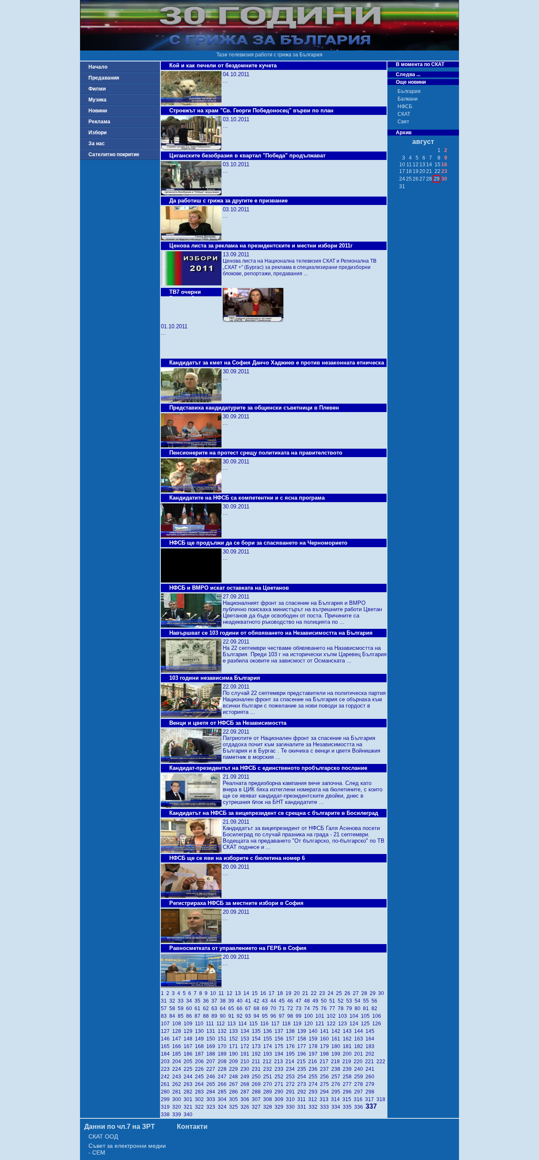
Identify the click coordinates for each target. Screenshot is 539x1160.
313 (325, 1099)
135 (257, 1031)
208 (223, 1061)
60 (190, 1008)
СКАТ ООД (103, 1136)
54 (359, 1001)
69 (266, 1008)
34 (190, 1001)
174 (269, 1046)
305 (234, 1099)
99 (300, 1016)
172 (246, 1046)
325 (234, 1107)
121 (321, 1024)
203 (166, 1061)
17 (273, 993)
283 (200, 1092)
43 (266, 1001)
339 (178, 1114)
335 (348, 1107)
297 (360, 1092)
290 (280, 1092)
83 (165, 1016)
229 (234, 1069)
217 (325, 1061)
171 (234, 1046)
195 (291, 1054)
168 (200, 1046)
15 (256, 993)
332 (314, 1107)
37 (215, 1001)
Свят (403, 122)
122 (332, 1024)
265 (212, 1084)
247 (223, 1077)
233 (280, 1069)
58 (173, 1008)
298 (371, 1092)
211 (257, 1061)
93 (249, 1016)
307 (257, 1099)
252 (280, 1077)
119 (298, 1024)
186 (189, 1054)
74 (308, 1008)
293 (314, 1092)
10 (214, 993)
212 (268, 1061)
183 (371, 1046)
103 (344, 1016)
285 (223, 1092)
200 (348, 1054)
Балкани (408, 99)
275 (325, 1084)
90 (224, 1016)
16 (264, 993)
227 (212, 1069)
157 (291, 1039)
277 (348, 1084)
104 (355, 1016)
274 (314, 1084)
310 (291, 1099)
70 (274, 1008)
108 (178, 1024)
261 (166, 1084)
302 (200, 1099)
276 (337, 1084)
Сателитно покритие (113, 154)
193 (269, 1054)
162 (348, 1039)
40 (241, 1001)
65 (232, 1008)
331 (303, 1107)
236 (314, 1069)
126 (377, 1024)
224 (178, 1069)
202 (371, 1054)
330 (291, 1107)
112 (221, 1024)
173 (257, 1046)
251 (269, 1077)
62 (207, 1008)
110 (200, 1024)
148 (189, 1039)
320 (178, 1107)
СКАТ (404, 114)
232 (269, 1069)
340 (189, 1114)
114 (243, 1024)
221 (370, 1061)
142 (337, 1031)
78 (342, 1008)
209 (234, 1061)
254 (303, 1077)
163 (360, 1039)
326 (246, 1107)
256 (325, 1077)
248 (234, 1077)
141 (325, 1031)
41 (249, 1001)
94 (257, 1016)
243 (178, 1077)
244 (189, 1077)
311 (302, 1099)
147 (178, 1039)
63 (215, 1008)
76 (325, 1008)
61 (199, 1008)
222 (381, 1061)
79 (350, 1008)
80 (359, 1008)
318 (381, 1099)
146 (166, 1039)
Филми (97, 89)
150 (212, 1039)
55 (367, 1001)
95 (266, 1016)
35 (199, 1001)
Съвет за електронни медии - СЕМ (127, 1149)
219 (348, 1061)
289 (269, 1092)
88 (207, 1016)
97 (283, 1016)
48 (308, 1001)
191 (246, 1054)
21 (306, 993)
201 (360, 1054)
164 (371, 1039)
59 (182, 1008)
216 (314, 1061)
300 (178, 1099)
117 (276, 1024)
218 (336, 1061)
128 (178, 1031)
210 (246, 1061)
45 (283, 1001)
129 (189, 1031)
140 (314, 1031)
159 (314, 1039)
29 (374, 993)
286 (234, 1092)
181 (348, 1046)
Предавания (103, 78)
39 (232, 1001)
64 (224, 1008)
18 (281, 993)
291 (291, 1092)
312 (314, 1099)
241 (371, 1069)
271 (280, 1084)
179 (325, 1046)
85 (182, 1016)
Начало (97, 67)
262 (178, 1084)
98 (291, 1016)
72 (291, 1008)
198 (325, 1054)
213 (280, 1061)
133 (234, 1031)
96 (274, 1016)
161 (337, 1039)
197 (314, 1054)
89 (215, 1016)
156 (280, 1039)
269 (257, 1084)
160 (325, 1039)
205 (189, 1061)
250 (257, 1077)
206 (200, 1061)
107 (166, 1024)
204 (178, 1061)
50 (325, 1001)
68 (257, 1008)
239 (348, 1069)
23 (323, 993)
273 (303, 1084)
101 (321, 1016)
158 (303, 1039)
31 (165, 1001)
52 (342, 1001)
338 (166, 1114)
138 (291, 1031)
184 (166, 1054)
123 (344, 1024)
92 (241, 1016)
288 (257, 1092)
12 (231, 993)
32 (173, 1001)
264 (200, 1084)
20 (298, 993)
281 (178, 1092)
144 (360, 1031)
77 (333, 1008)
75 (316, 1008)
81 (367, 1008)
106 (377, 1016)
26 (348, 993)
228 (223, 1069)
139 (303, 1031)
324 (223, 1107)
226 (200, 1069)
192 (257, 1054)
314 (336, 1099)
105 (366, 1016)
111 (211, 1024)
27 (357, 993)
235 (303, 1069)
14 (247, 993)
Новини (97, 111)
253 (291, 1077)
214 (291, 1061)
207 (212, 1061)
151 (223, 1039)
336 (360, 1107)
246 (212, 1077)
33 (182, 1001)
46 (291, 1001)
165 (166, 1046)
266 (223, 1084)
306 (246, 1099)
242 (166, 1077)
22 (315, 993)
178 (314, 1046)
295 (337, 1092)
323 (212, 1107)
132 (223, 1031)
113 (232, 1024)
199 (337, 1054)
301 (189, 1099)
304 (223, 1099)
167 (189, 1046)
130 (200, 1031)
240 (360, 1069)
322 (200, 1107)
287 (246, 1092)
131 (212, 1031)
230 (246, 1069)
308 (269, 1099)
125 (366, 1024)
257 (337, 1077)
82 (375, 1008)
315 (348, 1099)
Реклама (99, 122)
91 (232, 1016)
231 (257, 1069)
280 (166, 1092)
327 (257, 1107)
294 (325, 1092)
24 (332, 993)
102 (332, 1016)
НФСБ (405, 106)
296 (348, 1092)
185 (178, 1054)
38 (224, 1001)
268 (246, 1084)
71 (283, 1008)
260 (371, 1077)
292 (303, 1092)
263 (189, 1084)
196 (303, 1054)
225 (189, 1069)
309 (280, 1099)
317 (370, 1099)
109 (189, 1024)
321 (189, 1107)
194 (280, 1054)
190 (234, 1054)
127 (166, 1031)
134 (246, 1031)
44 (274, 1001)
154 (257, 1039)
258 (348, 1077)
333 (325, 1107)
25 (340, 993)
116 (265, 1024)
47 (300, 1001)
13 (239, 993)
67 (249, 1008)
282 (189, 1092)
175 (280, 1046)
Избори (97, 133)
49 (316, 1001)
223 (166, 1069)
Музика (97, 100)
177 (303, 1046)
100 (309, 1016)
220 (359, 1061)
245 (200, 1077)
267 (234, 1084)
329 (280, 1107)
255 (314, 1077)
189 (223, 1054)
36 (207, 1001)
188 (212, 1054)
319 (166, 1107)
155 (269, 1039)
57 (165, 1008)
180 (337, 1046)
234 (291, 1069)
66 (241, 1008)
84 (173, 1016)
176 (291, 1046)
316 (359, 1099)
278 (360, 1084)
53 (350, 1001)
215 (302, 1061)
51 (333, 1001)
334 (337, 1107)
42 (257, 1001)
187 (200, 1054)
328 (269, 1107)
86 (190, 1016)
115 (254, 1024)
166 (178, 1046)
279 (371, 1084)
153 (246, 1039)
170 (223, 1046)
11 (223, 993)
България (409, 91)
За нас (96, 143)
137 (280, 1031)
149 (200, 1039)
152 (234, 1039)
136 (269, 1031)
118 (287, 1024)
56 (375, 1001)
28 (365, 993)
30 (381, 993)
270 (269, 1084)
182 (360, 1046)
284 (212, 1092)
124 (355, 1024)
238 (337, 1069)
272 (291, 1084)
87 (199, 1016)
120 (309, 1024)
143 (348, 1031)
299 (166, 1099)
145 (371, 1031)
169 (212, 1046)
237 (325, 1069)
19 (290, 993)
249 (246, 1077)
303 (212, 1099)
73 (300, 1008)
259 (360, 1077)
